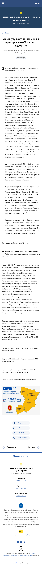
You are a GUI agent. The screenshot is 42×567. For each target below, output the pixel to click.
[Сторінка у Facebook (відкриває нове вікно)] (18, 542)
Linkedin (22, 428)
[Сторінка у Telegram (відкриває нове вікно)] (24, 542)
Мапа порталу (19, 456)
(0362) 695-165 (21, 481)
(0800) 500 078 (21, 488)
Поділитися (22, 423)
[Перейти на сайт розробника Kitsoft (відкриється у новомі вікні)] (14, 563)
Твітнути (22, 432)
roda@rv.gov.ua (21, 496)
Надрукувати (22, 437)
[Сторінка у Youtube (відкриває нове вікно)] (21, 542)
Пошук (37, 3)
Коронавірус (21, 57)
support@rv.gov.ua (27, 535)
